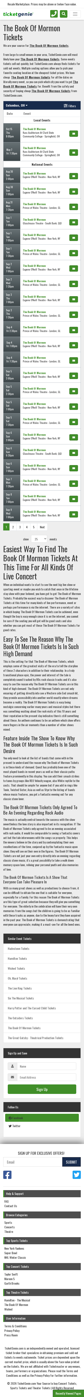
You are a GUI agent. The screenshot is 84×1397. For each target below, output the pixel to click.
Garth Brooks (11, 1283)
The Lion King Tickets (20, 988)
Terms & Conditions (15, 1326)
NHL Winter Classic (15, 1257)
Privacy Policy (11, 1330)
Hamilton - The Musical (17, 1300)
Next (42, 527)
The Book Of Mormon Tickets (24, 1028)
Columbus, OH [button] (16, 105)
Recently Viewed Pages (68, 1393)
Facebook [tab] (17, 1117)
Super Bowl (10, 1253)
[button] (63, 14)
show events (40, 539)
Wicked (8, 1309)
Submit (71, 1162)
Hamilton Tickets (17, 958)
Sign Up (42, 1089)
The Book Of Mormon (16, 1304)
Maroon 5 (9, 1278)
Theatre (8, 1231)
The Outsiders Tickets (20, 1018)
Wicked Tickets (16, 968)
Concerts (9, 1227)
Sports (8, 1222)
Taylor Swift (11, 1274)
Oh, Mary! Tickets (17, 978)
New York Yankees (14, 1248)
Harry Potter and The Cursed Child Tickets (32, 1008)
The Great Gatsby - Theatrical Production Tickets (35, 1037)
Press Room (11, 1335)
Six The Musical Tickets (21, 998)
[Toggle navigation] (75, 14)
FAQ (6, 1201)
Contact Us (10, 1205)
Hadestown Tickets (18, 948)
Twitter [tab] (16, 1125)
